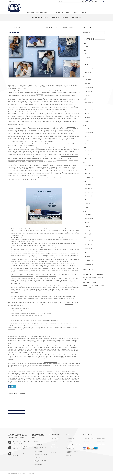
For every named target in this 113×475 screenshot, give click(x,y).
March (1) (88, 230)
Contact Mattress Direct (72, 452)
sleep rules (98, 285)
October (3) (89, 128)
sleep (94, 282)
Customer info (55, 438)
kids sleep (94, 277)
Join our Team (38, 451)
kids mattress (87, 277)
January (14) (89, 264)
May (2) (87, 95)
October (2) (89, 106)
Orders (53, 444)
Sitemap (69, 441)
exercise (88, 274)
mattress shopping (88, 279)
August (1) (88, 196)
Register (11, 1)
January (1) (88, 158)
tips (94, 288)
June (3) (87, 140)
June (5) (87, 256)
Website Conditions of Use (40, 461)
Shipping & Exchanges (40, 454)
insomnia (94, 274)
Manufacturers (38, 464)
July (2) (87, 169)
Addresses (54, 441)
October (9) (89, 244)
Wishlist (53, 450)
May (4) (87, 203)
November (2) (89, 83)
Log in (18, 1)
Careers (36, 441)
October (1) (89, 188)
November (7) (89, 241)
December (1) (89, 79)
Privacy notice (38, 457)
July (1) (87, 53)
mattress (101, 277)
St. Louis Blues (38, 444)
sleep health (88, 285)
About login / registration (71, 447)
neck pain (98, 279)
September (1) (89, 109)
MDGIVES (53, 453)
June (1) (87, 57)
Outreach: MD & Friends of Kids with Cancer (63, 27)
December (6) (89, 102)
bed (84, 274)
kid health (100, 274)
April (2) (87, 46)
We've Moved (17, 27)
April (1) (87, 65)
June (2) (87, 117)
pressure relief (87, 282)
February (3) (89, 144)
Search (82, 1)
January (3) (88, 72)
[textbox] (69, 1)
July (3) (87, 252)
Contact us (70, 438)
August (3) (88, 91)
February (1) (89, 68)
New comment (16, 412)
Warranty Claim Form (73, 444)
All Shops (30, 12)
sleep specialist (87, 288)
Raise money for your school (40, 447)
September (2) (89, 87)
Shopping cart (55, 447)
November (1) (89, 165)
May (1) (87, 61)
